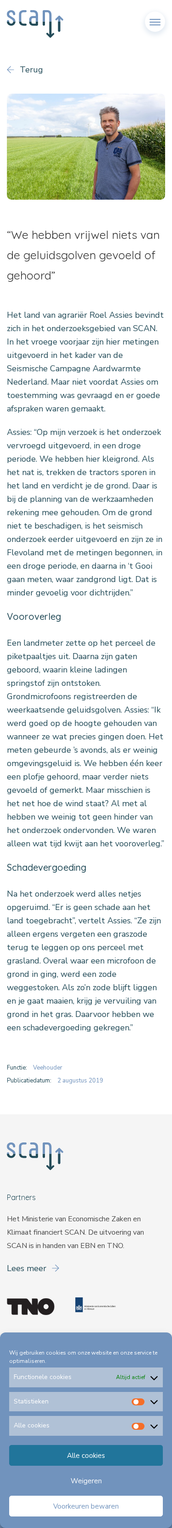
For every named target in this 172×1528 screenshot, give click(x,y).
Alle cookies (86, 1455)
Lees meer (28, 1268)
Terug (30, 69)
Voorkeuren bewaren (86, 1506)
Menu (155, 18)
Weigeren (86, 1481)
